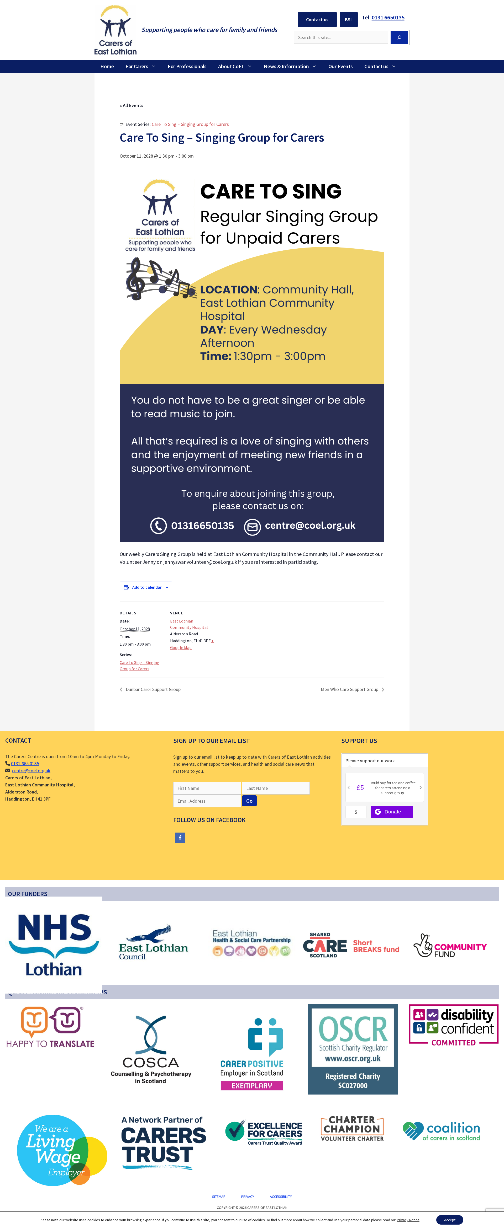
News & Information (286, 66)
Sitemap (218, 1196)
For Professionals (187, 66)
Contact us (317, 20)
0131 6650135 (388, 17)
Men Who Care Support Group (350, 689)
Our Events (340, 66)
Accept (449, 1220)
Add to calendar (147, 587)
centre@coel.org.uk (31, 771)
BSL (349, 20)
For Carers (136, 66)
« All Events (131, 105)
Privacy (247, 1196)
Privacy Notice (408, 1220)
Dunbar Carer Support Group (153, 689)
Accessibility (281, 1196)
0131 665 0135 (25, 763)
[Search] (399, 37)
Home (107, 66)
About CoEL (231, 66)
